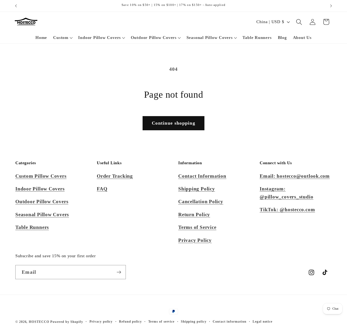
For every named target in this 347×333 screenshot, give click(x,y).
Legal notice (262, 321)
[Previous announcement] (16, 6)
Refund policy (130, 321)
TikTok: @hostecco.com (287, 209)
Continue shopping (173, 123)
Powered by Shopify (66, 322)
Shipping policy (194, 321)
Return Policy (194, 214)
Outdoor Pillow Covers (41, 201)
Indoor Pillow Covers (40, 188)
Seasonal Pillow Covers (42, 214)
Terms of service (161, 321)
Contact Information (202, 176)
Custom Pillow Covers (41, 176)
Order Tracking (115, 176)
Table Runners (32, 227)
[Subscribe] (119, 272)
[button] (62, 37)
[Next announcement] (331, 6)
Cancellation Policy (200, 201)
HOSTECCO (39, 322)
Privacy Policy (195, 240)
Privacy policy (101, 321)
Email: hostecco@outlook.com (295, 176)
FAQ (102, 188)
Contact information (229, 321)
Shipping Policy (196, 188)
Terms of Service (197, 227)
